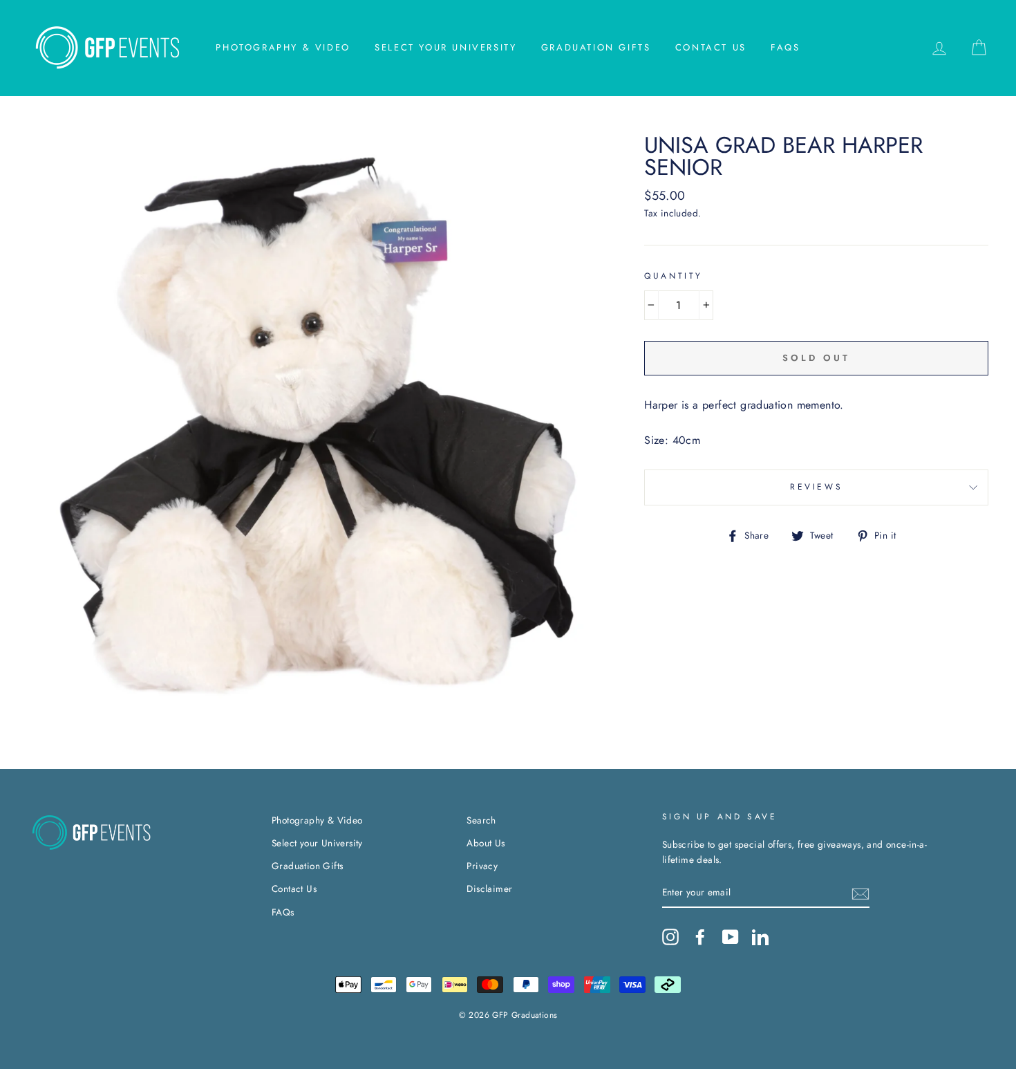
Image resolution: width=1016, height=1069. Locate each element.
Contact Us (710, 47)
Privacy (482, 866)
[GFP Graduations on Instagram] (670, 937)
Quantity (673, 276)
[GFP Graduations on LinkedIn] (760, 937)
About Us (486, 843)
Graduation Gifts (596, 47)
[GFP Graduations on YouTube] (730, 937)
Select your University (445, 47)
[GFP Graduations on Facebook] (700, 937)
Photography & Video (283, 47)
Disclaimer (489, 888)
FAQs (785, 47)
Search (481, 820)
